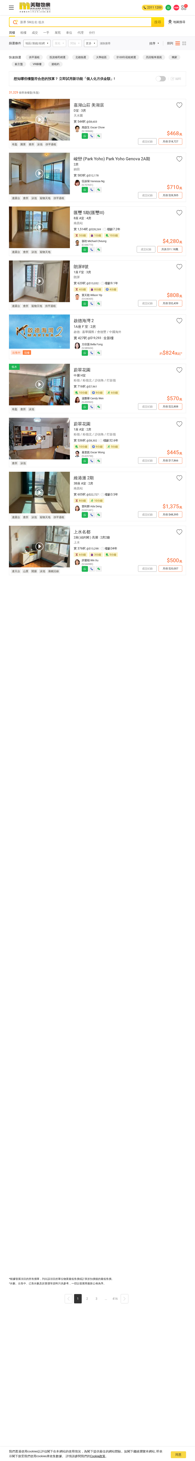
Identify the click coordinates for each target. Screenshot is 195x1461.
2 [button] (87, 1299)
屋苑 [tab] (58, 32)
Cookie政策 (97, 1456)
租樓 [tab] (23, 32)
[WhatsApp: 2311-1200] (168, 7)
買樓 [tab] (12, 32)
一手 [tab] (46, 32)
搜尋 (157, 22)
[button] (68, 1299)
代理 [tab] (81, 32)
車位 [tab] (69, 32)
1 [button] (78, 1299)
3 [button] (96, 1299)
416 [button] (115, 1299)
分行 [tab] (92, 32)
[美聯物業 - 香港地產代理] (34, 7)
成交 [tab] (35, 32)
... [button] (106, 1299)
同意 (178, 1454)
